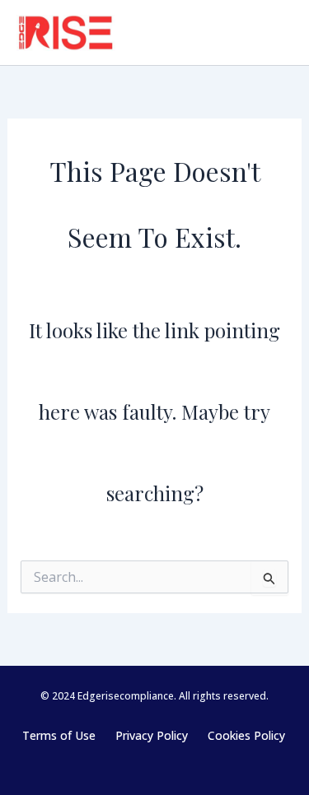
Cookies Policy (246, 735)
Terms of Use (59, 735)
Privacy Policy (151, 735)
